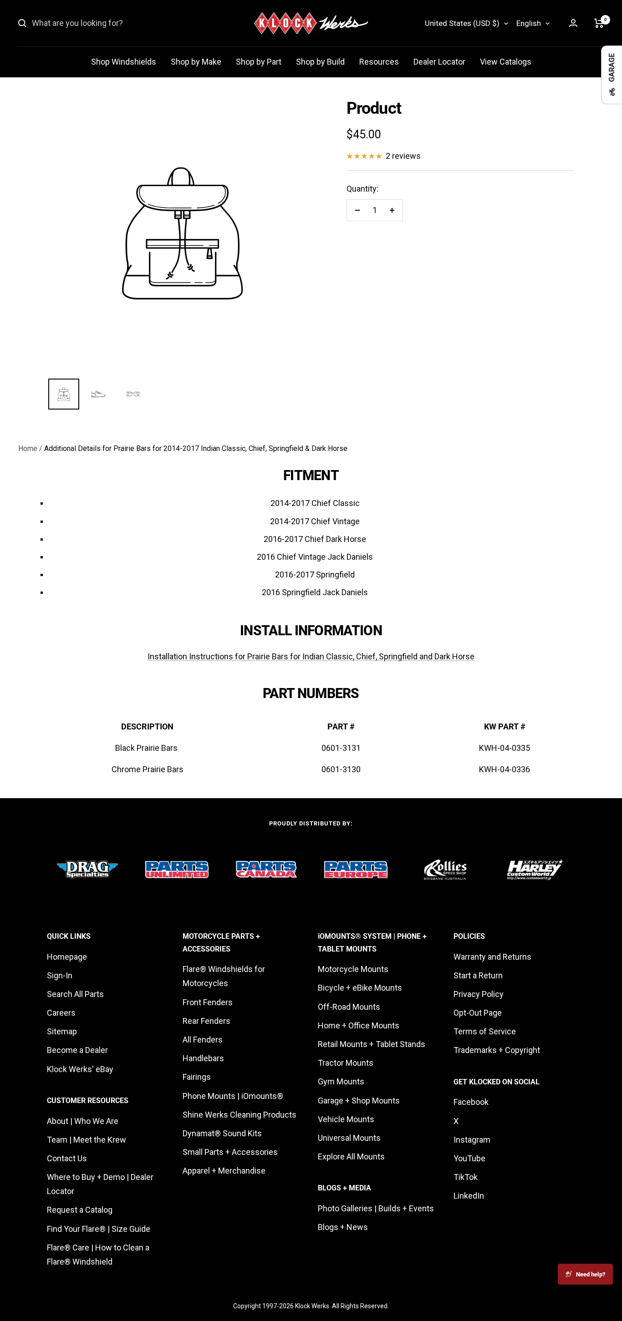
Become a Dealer (77, 1050)
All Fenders (203, 1039)
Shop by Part (258, 61)
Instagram (472, 1139)
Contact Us (67, 1158)
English (528, 23)
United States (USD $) (462, 23)
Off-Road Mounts (349, 1007)
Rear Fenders (206, 1021)
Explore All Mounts (351, 1156)
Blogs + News (343, 1227)
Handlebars (203, 1058)
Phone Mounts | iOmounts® (233, 1096)
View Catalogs (505, 61)
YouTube (469, 1158)
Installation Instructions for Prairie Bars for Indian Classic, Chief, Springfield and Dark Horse (311, 656)
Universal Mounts (349, 1138)
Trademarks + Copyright (497, 1050)
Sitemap (62, 1031)
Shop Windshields (123, 61)
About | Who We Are (82, 1121)
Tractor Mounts (345, 1063)
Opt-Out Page (478, 1012)
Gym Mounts (341, 1081)
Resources (379, 61)
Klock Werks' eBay (80, 1069)
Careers (61, 1012)
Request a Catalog (79, 1210)
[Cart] (599, 23)
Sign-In (59, 975)
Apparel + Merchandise (224, 1170)
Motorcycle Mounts (353, 969)
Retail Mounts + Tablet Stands (371, 1044)
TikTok (466, 1177)
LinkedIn (469, 1195)
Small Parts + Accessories (230, 1152)
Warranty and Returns (492, 957)
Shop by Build (320, 61)
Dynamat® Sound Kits (222, 1133)
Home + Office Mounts (358, 1025)
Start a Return (478, 975)
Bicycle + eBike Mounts (360, 987)
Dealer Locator (439, 61)
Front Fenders (208, 1002)
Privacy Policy (479, 994)
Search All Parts (75, 994)
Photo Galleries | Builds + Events (376, 1208)
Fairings (197, 1077)
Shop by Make (196, 61)
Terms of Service (485, 1031)
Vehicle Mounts (346, 1119)
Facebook (471, 1102)
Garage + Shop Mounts (359, 1100)
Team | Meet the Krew (86, 1139)
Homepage (67, 957)
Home (27, 448)
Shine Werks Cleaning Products (239, 1114)
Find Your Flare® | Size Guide (98, 1229)
